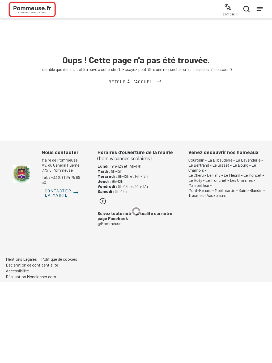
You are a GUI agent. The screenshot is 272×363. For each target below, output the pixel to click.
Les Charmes (241, 180)
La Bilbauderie (219, 159)
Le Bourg (240, 164)
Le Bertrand (198, 164)
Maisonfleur (198, 185)
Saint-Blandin (250, 190)
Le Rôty (195, 180)
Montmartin (225, 190)
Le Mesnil (232, 175)
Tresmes (196, 195)
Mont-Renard (199, 190)
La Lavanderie (248, 159)
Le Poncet (252, 175)
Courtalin (196, 159)
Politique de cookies (59, 258)
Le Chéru (196, 175)
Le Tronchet (216, 180)
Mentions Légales (21, 258)
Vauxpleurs (216, 195)
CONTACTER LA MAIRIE (58, 192)
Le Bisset (220, 164)
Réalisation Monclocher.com (31, 276)
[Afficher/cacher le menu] (259, 7)
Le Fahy (213, 175)
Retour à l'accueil (131, 81)
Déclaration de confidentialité (32, 264)
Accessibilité (17, 270)
